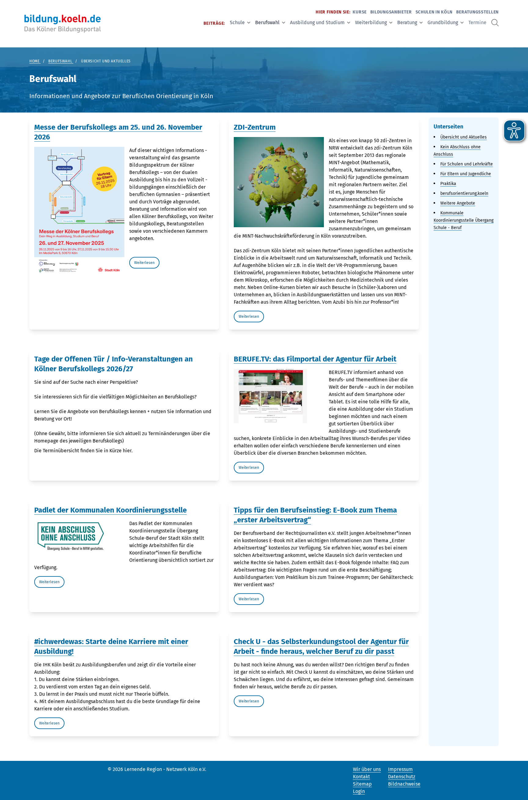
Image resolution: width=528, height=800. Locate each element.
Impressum (400, 769)
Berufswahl (267, 22)
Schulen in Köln (434, 12)
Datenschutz (401, 777)
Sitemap (362, 784)
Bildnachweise (404, 784)
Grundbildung (442, 22)
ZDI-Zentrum (255, 127)
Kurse (360, 12)
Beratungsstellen (477, 12)
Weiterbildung (371, 22)
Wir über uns (367, 769)
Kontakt (361, 777)
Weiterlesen (144, 263)
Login (359, 791)
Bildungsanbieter (391, 12)
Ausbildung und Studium (317, 22)
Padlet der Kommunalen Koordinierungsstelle (110, 510)
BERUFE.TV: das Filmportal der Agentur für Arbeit (315, 359)
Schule (237, 22)
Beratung (407, 22)
